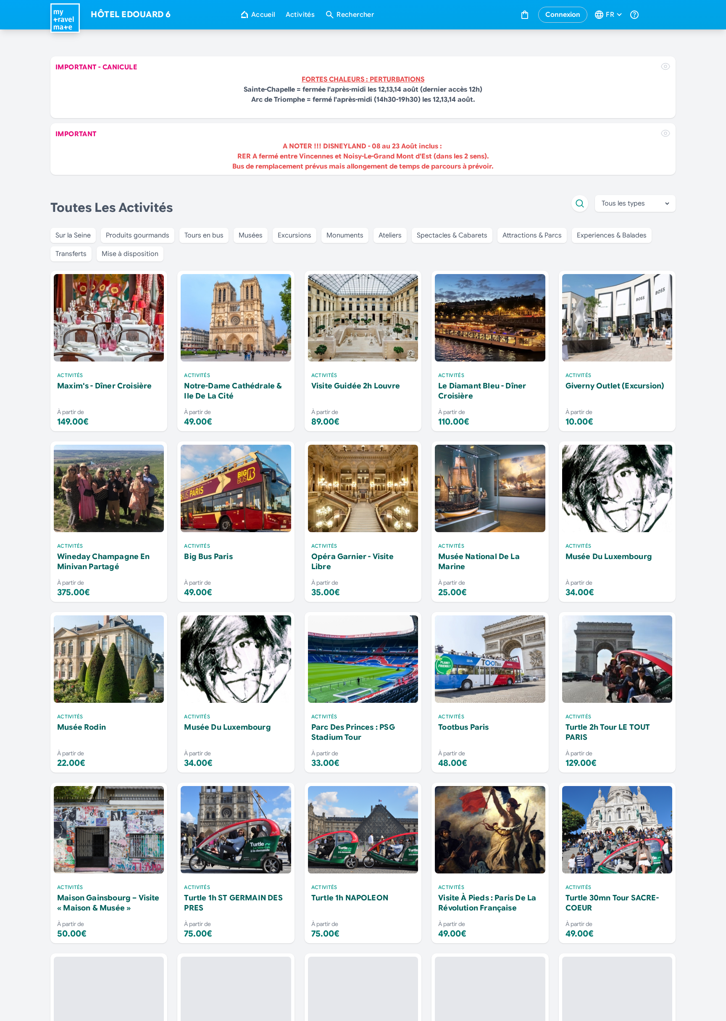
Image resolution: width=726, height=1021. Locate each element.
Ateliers (390, 235)
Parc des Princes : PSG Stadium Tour (353, 732)
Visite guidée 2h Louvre (355, 385)
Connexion (562, 15)
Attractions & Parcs (532, 235)
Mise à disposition (130, 254)
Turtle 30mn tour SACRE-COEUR (612, 903)
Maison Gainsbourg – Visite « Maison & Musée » (108, 903)
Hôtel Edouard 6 (131, 15)
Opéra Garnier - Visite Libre (352, 561)
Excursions (294, 235)
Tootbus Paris (463, 727)
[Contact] (635, 15)
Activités (300, 15)
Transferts (71, 254)
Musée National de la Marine (479, 561)
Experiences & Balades (612, 235)
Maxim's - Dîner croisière (104, 385)
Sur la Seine (73, 235)
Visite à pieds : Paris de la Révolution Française (487, 903)
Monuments (344, 235)
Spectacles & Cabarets (452, 235)
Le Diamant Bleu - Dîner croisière (482, 391)
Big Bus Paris (208, 556)
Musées (251, 235)
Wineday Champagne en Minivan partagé (103, 561)
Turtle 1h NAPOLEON (349, 897)
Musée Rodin (81, 727)
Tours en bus (204, 235)
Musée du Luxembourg (609, 556)
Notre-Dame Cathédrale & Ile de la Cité (233, 391)
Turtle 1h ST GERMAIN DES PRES (233, 903)
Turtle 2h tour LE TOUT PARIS (608, 732)
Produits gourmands (137, 235)
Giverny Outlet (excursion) (615, 385)
